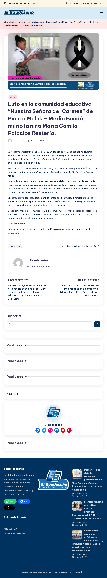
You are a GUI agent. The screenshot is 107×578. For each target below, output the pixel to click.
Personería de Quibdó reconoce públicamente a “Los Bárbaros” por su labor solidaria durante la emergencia (87, 479)
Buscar (12, 316)
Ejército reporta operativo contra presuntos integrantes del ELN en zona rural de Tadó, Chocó (87, 510)
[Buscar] (97, 324)
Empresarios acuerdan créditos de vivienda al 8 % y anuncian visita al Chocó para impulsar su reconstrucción (87, 540)
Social (13, 97)
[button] (38, 266)
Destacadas (15, 246)
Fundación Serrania (14, 533)
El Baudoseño (37, 260)
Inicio (6, 22)
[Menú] (101, 12)
